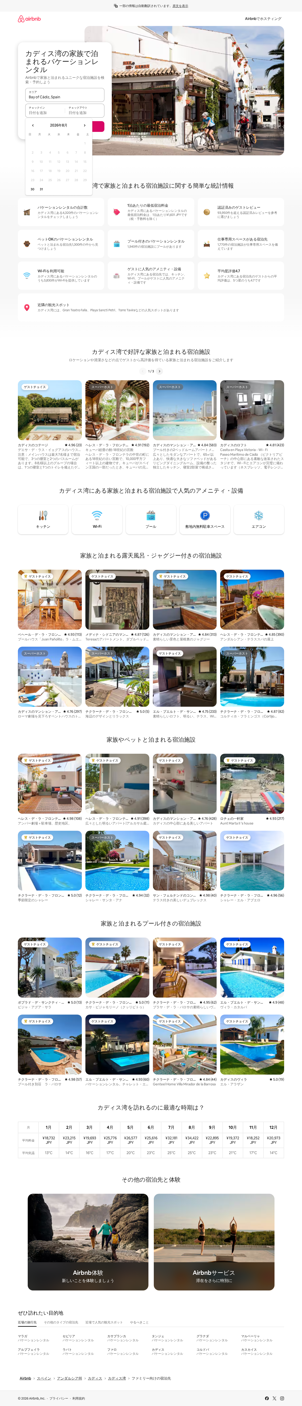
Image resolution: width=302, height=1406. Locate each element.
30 (32, 189)
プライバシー (58, 1398)
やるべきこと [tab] (139, 1322)
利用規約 (78, 1398)
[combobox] (65, 97)
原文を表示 (180, 6)
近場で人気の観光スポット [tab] (104, 1322)
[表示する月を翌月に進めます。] (84, 125)
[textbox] (45, 112)
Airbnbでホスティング (263, 18)
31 (41, 189)
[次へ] (159, 371)
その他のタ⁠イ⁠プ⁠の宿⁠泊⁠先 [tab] (61, 1322)
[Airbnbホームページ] (29, 19)
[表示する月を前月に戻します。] (33, 125)
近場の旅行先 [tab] (27, 1322)
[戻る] (142, 371)
